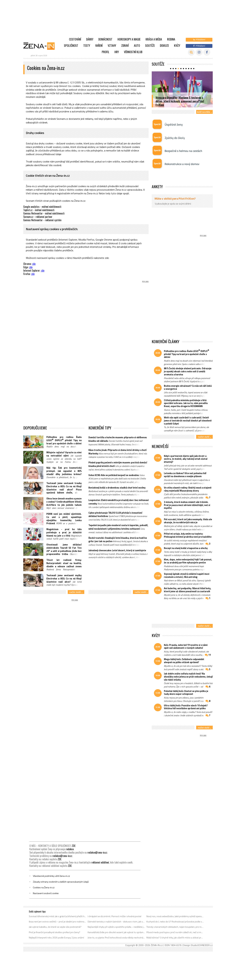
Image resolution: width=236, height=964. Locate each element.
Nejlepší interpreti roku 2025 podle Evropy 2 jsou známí (56, 937)
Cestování (75, 39)
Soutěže (150, 45)
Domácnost (105, 39)
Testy (86, 45)
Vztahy (112, 45)
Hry (116, 52)
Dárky (89, 39)
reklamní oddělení (100, 862)
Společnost (71, 45)
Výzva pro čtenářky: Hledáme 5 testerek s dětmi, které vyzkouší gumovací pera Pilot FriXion (180, 101)
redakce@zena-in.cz (97, 852)
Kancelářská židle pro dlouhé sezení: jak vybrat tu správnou (116, 932)
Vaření (99, 45)
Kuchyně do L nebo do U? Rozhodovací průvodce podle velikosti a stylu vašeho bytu (175, 921)
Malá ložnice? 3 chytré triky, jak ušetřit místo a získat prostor (175, 937)
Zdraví (125, 45)
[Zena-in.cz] (41, 46)
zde (33, 264)
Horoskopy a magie (129, 39)
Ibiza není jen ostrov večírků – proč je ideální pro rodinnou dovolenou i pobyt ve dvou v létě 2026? (58, 921)
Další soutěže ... (204, 111)
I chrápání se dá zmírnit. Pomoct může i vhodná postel (114, 916)
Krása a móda (154, 39)
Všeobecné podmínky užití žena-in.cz (51, 876)
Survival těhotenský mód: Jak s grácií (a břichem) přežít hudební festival (58, 916)
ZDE (73, 846)
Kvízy (177, 45)
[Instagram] (199, 52)
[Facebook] (207, 52)
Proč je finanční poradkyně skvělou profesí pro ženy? (54, 932)
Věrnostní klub (133, 52)
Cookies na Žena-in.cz (43, 887)
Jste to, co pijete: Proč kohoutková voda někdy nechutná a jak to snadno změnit (116, 937)
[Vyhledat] (191, 52)
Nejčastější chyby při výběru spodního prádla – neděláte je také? (116, 927)
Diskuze (164, 45)
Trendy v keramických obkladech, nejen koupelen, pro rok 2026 (175, 927)
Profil (105, 52)
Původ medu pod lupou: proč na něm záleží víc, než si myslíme (175, 932)
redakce (70, 849)
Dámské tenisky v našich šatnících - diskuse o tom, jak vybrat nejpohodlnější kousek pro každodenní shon (116, 921)
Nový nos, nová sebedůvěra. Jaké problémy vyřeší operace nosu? (175, 916)
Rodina (171, 39)
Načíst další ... (76, 592)
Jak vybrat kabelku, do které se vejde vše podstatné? (55, 927)
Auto (137, 45)
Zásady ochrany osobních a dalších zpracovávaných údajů (61, 881)
